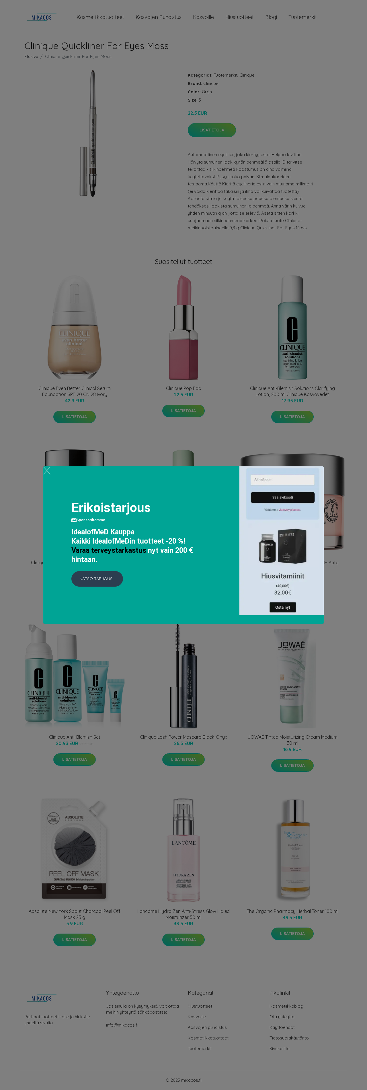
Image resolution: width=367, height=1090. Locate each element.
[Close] (46, 470)
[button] (97, 579)
